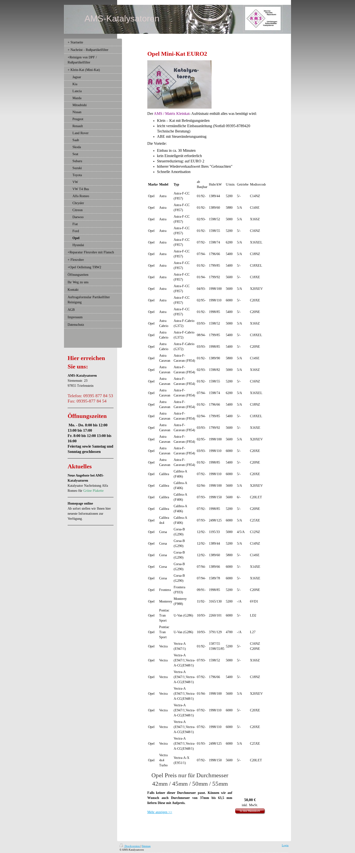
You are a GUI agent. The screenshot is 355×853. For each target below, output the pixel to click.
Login (285, 845)
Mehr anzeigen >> (159, 812)
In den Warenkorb (250, 810)
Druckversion (132, 846)
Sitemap (146, 846)
